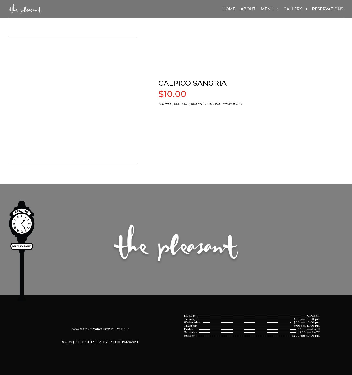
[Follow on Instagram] (106, 312)
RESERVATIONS (327, 9)
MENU (267, 9)
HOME (228, 9)
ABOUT (248, 9)
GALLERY (293, 9)
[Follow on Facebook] (94, 312)
